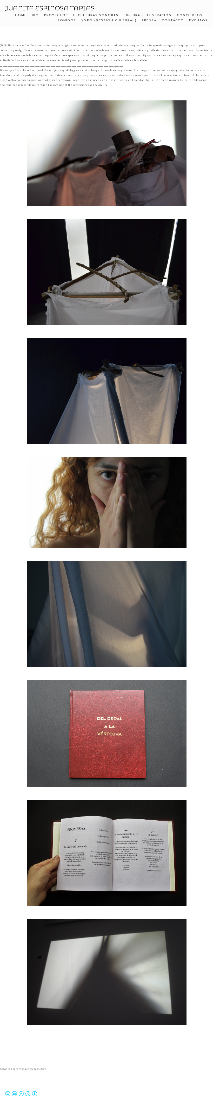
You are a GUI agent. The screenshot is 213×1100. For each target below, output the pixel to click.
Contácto (173, 20)
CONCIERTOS (190, 15)
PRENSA (149, 20)
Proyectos (56, 15)
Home (21, 15)
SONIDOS (67, 20)
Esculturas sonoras (95, 15)
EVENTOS (198, 20)
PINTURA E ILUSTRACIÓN (148, 15)
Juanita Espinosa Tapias (50, 8)
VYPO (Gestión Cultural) (109, 20)
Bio (35, 15)
